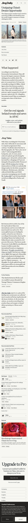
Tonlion (7, 176)
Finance (24, 22)
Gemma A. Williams (5, 22)
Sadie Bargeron (8, 336)
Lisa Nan (3, 384)
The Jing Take (6, 293)
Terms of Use (23, 131)
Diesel (3, 256)
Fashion (20, 22)
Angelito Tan (7, 324)
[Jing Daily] (7, 3)
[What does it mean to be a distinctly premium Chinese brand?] (2, 324)
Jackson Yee (14, 164)
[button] (17, 2)
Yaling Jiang (3, 284)
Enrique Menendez (8, 318)
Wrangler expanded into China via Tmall (12, 251)
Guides (12, 338)
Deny (7, 519)
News (8, 393)
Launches (12, 319)
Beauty (4, 386)
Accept (21, 519)
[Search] (21, 2)
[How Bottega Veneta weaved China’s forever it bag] (14, 430)
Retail (3, 401)
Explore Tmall (4, 410)
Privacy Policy (16, 131)
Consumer (8, 286)
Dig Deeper (4, 55)
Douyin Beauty (14, 386)
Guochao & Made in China (19, 326)
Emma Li (3, 399)
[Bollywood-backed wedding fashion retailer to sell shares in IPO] (2, 330)
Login (18, 482)
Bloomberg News (8, 330)
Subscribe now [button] (14, 478)
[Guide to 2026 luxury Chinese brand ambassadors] (2, 336)
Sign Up (23, 127)
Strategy (11, 326)
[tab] (10, 376)
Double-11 (4, 158)
